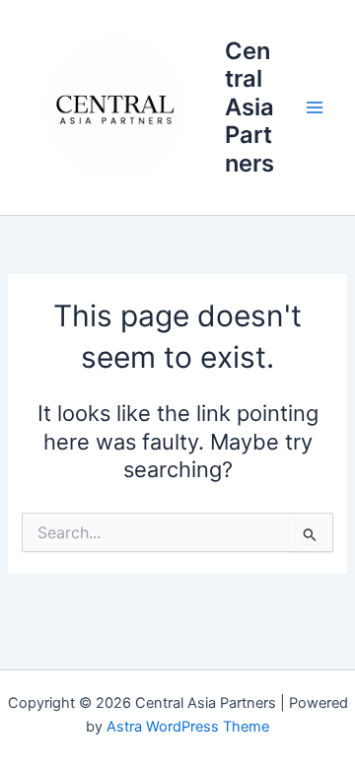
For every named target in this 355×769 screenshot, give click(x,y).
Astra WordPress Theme (187, 726)
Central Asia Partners (249, 106)
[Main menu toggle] (314, 107)
